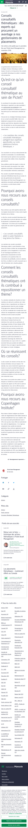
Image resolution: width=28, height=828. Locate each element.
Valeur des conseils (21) (19, 751)
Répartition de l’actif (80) (20, 686)
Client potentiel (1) (5, 638)
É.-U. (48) (3, 669)
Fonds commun (5, 512)
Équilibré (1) (4, 679)
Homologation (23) (6, 720)
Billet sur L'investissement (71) (6, 624)
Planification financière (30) (18, 646)
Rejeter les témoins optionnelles (14, 820)
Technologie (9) (18, 738)
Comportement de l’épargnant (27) (6, 642)
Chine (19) (3, 635)
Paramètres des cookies (14, 816)
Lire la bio (11, 471)
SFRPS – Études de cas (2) (19, 705)
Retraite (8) (17, 691)
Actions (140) (4, 607)
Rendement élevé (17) (20, 679)
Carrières (4, 773)
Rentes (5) (17, 682)
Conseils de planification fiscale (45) (6, 654)
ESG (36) (3, 682)
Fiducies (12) (4, 692)
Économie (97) (5, 672)
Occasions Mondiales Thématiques (10, 515)
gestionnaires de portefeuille (10, 107)
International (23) (5, 730)
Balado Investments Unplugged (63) (6, 618)
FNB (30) (3, 699)
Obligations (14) (19, 616)
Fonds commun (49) (6, 702)
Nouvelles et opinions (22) (20, 612)
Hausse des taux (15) (6, 717)
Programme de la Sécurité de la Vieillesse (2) (19, 653)
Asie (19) (3, 611)
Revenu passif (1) (19, 697)
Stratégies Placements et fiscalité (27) (18, 724)
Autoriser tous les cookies (14, 825)
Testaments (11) (18, 741)
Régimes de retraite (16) (20, 671)
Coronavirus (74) (5, 659)
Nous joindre (4, 776)
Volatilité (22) (18, 755)
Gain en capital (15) (6, 708)
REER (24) (17, 667)
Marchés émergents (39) (6, 745)
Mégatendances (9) (6, 750)
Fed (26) (3, 686)
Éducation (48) (5, 676)
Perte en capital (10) (20, 633)
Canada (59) (4, 628)
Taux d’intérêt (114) (19, 735)
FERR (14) (3, 689)
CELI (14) (3, 631)
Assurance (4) (4, 614)
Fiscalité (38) (4, 695)
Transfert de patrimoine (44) (19, 746)
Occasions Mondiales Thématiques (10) (20, 620)
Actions (3, 500)
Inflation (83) (4, 727)
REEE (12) (17, 663)
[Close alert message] (26, 6)
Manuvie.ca (4, 771)
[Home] (2, 2)
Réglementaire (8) (19, 675)
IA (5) (2, 724)
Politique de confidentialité (8, 782)
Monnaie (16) (18, 607)
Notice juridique (5, 779)
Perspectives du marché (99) (19, 629)
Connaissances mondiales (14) (5, 648)
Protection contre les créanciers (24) (20, 659)
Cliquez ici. (13, 8)
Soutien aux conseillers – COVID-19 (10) (20, 717)
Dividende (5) (4, 666)
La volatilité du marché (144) (5, 735)
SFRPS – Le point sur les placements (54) (20, 710)
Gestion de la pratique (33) (4, 713)
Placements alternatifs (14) (18, 641)
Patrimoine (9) (18, 625)
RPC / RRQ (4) (18, 700)
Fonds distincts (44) (6, 705)
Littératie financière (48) (6, 740)
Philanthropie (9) (19, 637)
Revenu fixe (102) (19, 694)
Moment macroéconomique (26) (6, 755)
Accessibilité (4, 784)
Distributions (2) (5, 663)
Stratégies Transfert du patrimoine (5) (20, 730)
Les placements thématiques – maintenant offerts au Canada (13, 571)
